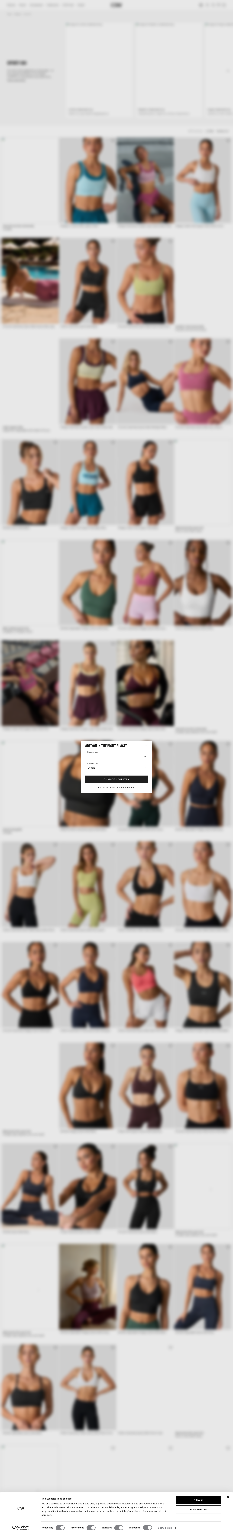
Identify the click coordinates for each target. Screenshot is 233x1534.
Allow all (198, 1500)
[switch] (91, 1527)
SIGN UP (202, 781)
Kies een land (92, 752)
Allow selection (198, 1509)
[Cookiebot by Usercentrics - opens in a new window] (20, 1527)
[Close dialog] (230, 731)
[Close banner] (228, 1497)
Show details (165, 1527)
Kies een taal (92, 763)
